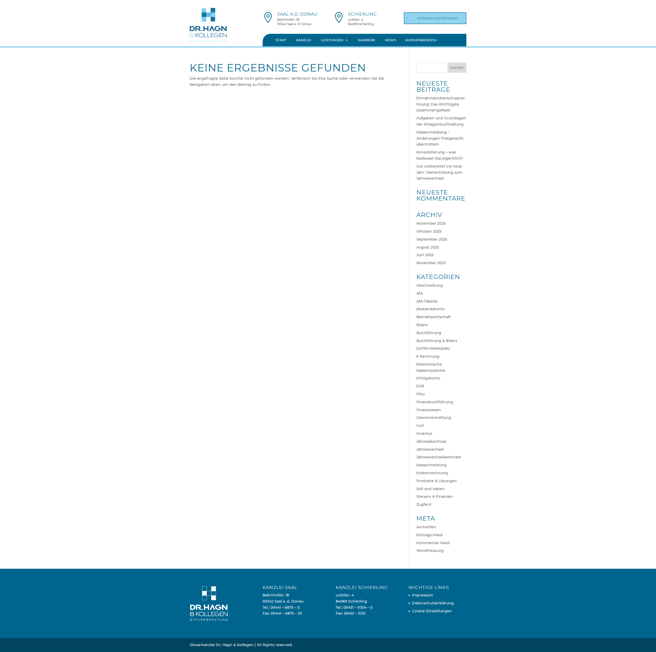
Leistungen (332, 40)
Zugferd (423, 504)
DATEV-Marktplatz (433, 348)
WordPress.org (430, 550)
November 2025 (431, 223)
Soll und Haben (430, 489)
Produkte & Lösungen (436, 481)
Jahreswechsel (430, 449)
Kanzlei (303, 40)
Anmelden (426, 527)
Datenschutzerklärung (433, 603)
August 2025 (427, 247)
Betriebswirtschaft (433, 317)
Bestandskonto (430, 309)
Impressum (422, 595)
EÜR (420, 386)
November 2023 (431, 263)
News (390, 40)
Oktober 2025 (429, 231)
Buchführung (428, 332)
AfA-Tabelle (426, 301)
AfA (419, 293)
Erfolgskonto (428, 378)
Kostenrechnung (432, 473)
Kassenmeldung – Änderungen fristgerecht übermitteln (440, 138)
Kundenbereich (421, 40)
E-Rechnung (427, 356)
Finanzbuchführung (434, 402)
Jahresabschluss (431, 441)
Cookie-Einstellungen (432, 611)
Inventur (424, 433)
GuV (420, 425)
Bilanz (422, 325)
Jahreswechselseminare (438, 457)
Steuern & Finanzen (434, 496)
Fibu (420, 394)
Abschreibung (429, 285)
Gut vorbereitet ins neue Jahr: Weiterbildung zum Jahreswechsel (439, 172)
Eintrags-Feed (429, 535)
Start (280, 40)
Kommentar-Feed (433, 543)
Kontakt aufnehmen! (437, 18)
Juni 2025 (425, 255)
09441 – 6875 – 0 (285, 607)
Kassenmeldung (431, 465)
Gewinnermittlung (433, 417)
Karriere (366, 40)
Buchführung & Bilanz (436, 340)
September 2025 (431, 239)
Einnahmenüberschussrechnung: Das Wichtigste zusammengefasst (440, 104)
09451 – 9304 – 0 (358, 607)
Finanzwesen (428, 410)
